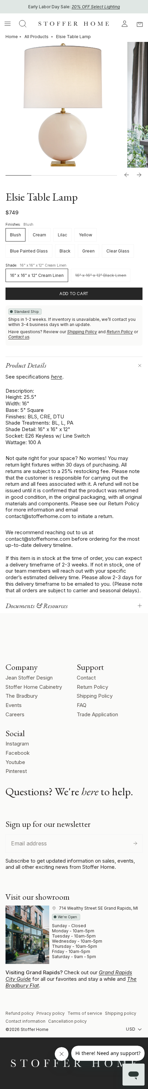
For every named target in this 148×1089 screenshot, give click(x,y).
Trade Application (97, 714)
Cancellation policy (67, 1021)
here (56, 376)
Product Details (26, 365)
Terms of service (84, 1013)
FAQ (81, 705)
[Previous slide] (126, 175)
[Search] (22, 23)
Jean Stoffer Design (29, 677)
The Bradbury (22, 696)
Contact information (25, 1021)
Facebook (18, 753)
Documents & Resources (37, 605)
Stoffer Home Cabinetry (34, 687)
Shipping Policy (82, 331)
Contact (86, 677)
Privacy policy (50, 1013)
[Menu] (7, 23)
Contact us (18, 336)
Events (14, 705)
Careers (15, 714)
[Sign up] (135, 843)
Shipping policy (120, 1013)
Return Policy (120, 331)
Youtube (15, 762)
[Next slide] (139, 175)
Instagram (17, 743)
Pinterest (16, 771)
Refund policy (20, 1013)
